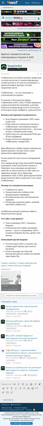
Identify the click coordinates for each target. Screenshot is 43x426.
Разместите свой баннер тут (29, 28)
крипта (28, 60)
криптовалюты (22, 314)
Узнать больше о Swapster (19, 265)
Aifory (7, 358)
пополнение (11, 360)
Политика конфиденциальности (13, 410)
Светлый (6, 405)
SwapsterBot (7, 60)
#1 (41, 74)
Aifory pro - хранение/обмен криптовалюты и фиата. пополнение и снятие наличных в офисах (23, 353)
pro (24, 358)
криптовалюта (11, 314)
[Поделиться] (38, 74)
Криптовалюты (19, 311)
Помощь (29, 410)
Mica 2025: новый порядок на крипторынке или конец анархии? (21, 337)
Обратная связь (7, 408)
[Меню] (3, 3)
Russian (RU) (16, 405)
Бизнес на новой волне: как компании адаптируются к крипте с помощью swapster (23, 370)
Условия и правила (20, 408)
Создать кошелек (8, 263)
